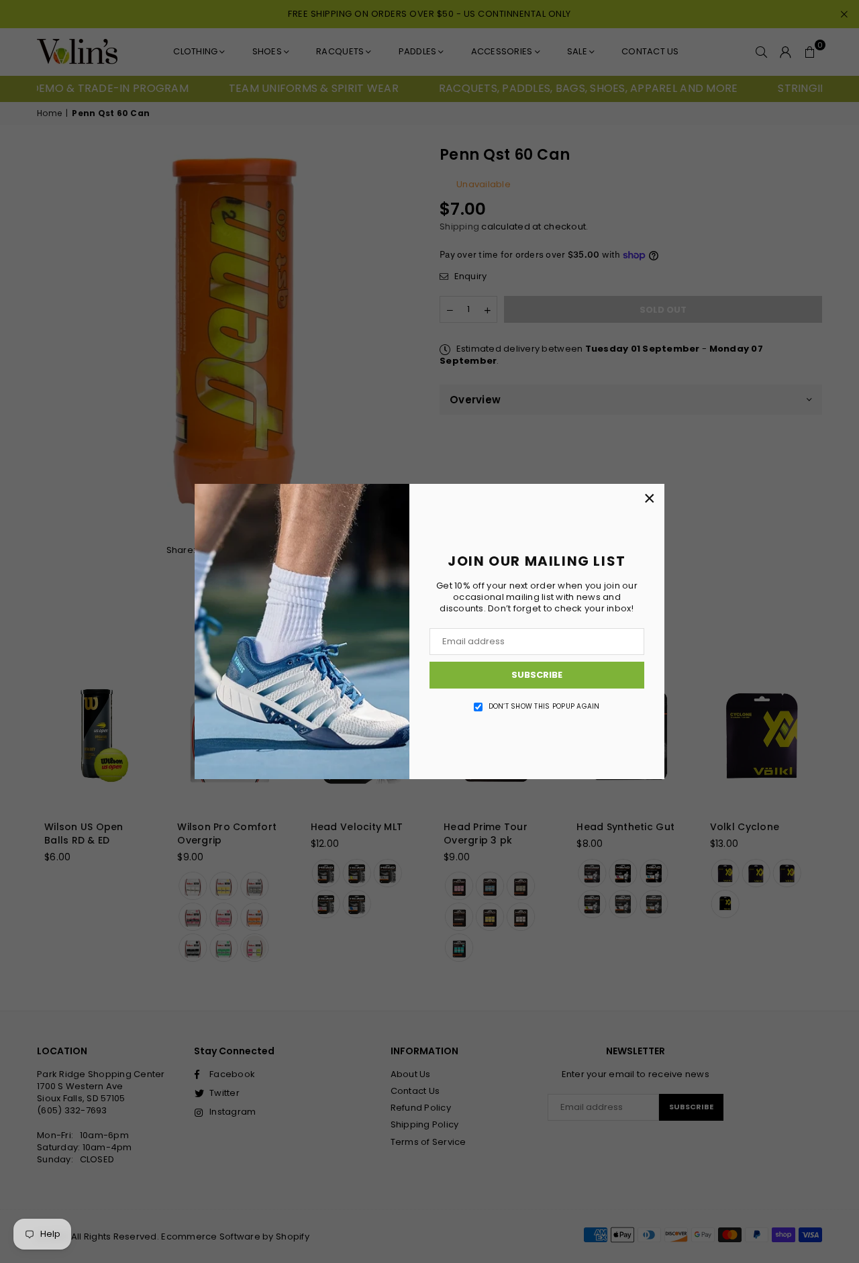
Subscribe (536, 674)
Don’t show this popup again (544, 706)
